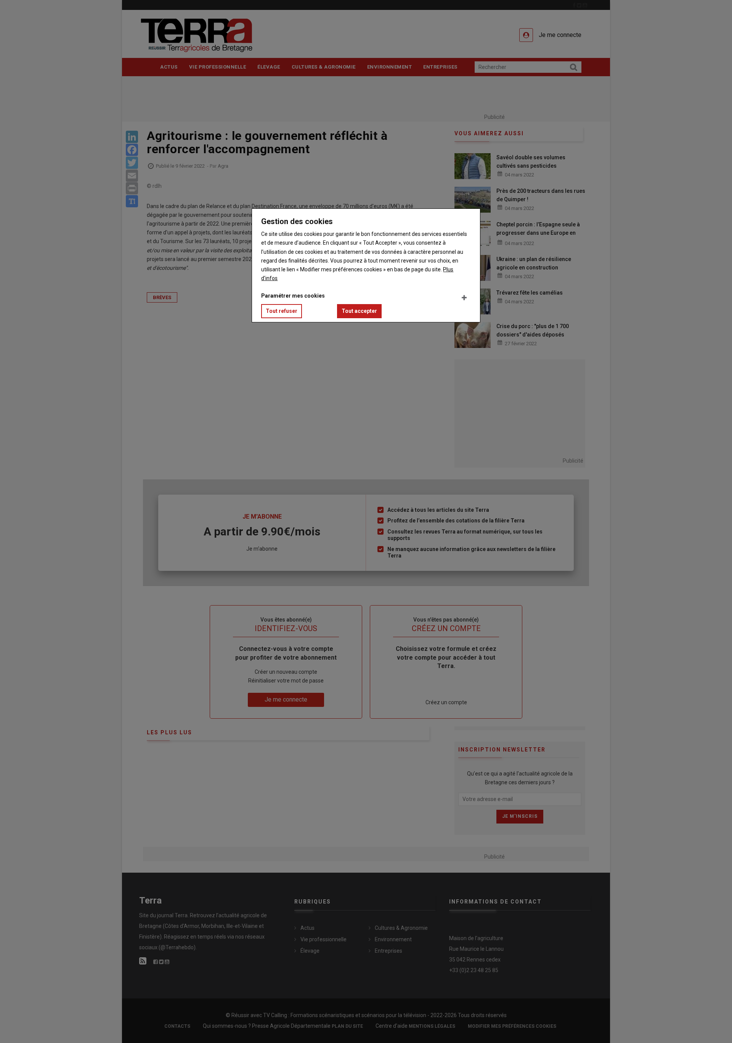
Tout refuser (281, 311)
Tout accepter (359, 311)
